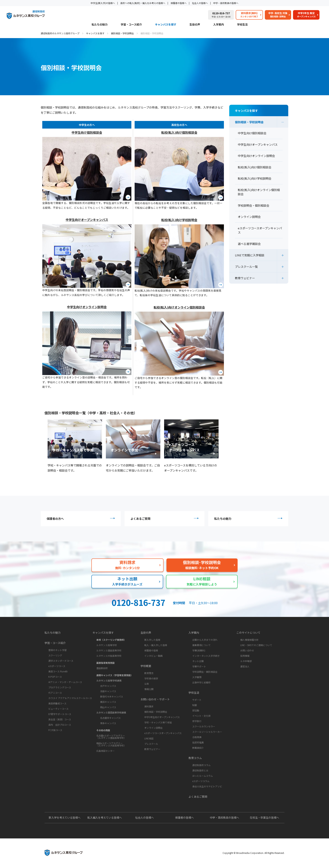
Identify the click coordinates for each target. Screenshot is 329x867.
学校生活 (242, 24)
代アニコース (55, 692)
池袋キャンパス (108, 691)
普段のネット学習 (57, 650)
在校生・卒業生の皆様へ (264, 817)
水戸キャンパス (108, 685)
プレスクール (151, 743)
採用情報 (244, 655)
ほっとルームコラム (202, 775)
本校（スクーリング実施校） (111, 639)
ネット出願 (198, 661)
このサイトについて (248, 632)
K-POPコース (55, 676)
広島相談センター (105, 750)
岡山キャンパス (108, 707)
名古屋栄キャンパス (110, 717)
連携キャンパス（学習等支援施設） (114, 675)
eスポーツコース (56, 666)
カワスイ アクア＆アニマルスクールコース (70, 698)
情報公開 (148, 689)
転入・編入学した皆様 (155, 645)
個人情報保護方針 (249, 639)
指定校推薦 (198, 742)
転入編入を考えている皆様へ (104, 817)
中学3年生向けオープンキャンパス (162, 717)
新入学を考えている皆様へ (65, 817)
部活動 (195, 710)
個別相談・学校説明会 (122, 33)
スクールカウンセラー (203, 726)
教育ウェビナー (245, 278)
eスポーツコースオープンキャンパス (163, 733)
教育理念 (148, 673)
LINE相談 (148, 738)
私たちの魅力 (100, 24)
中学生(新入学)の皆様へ (103, 3)
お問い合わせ (247, 650)
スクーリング (55, 655)
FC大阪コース (55, 730)
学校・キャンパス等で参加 (158, 722)
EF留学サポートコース (59, 714)
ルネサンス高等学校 (106, 645)
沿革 (146, 683)
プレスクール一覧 (246, 267)
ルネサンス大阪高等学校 (108, 655)
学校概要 (146, 666)
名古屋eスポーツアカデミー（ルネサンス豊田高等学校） (111, 736)
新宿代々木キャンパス (111, 696)
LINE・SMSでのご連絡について (256, 645)
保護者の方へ (55, 519)
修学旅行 (196, 721)
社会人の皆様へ (200, 3)
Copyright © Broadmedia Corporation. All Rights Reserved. (253, 852)
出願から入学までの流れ (204, 639)
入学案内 (218, 24)
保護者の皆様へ (179, 3)
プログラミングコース (59, 687)
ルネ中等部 (246, 661)
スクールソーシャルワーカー (207, 731)
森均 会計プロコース (59, 724)
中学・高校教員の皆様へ (225, 3)
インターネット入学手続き (206, 655)
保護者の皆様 (151, 650)
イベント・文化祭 (201, 715)
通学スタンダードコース (60, 660)
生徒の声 (194, 24)
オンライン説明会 (153, 727)
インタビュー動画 (153, 655)
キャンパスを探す (165, 24)
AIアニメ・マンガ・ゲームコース (65, 682)
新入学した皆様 (152, 639)
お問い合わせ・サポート (155, 699)
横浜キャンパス (108, 701)
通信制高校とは (200, 770)
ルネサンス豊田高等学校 (108, 650)
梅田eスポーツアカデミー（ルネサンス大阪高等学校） (111, 744)
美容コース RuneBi (58, 671)
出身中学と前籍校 (201, 682)
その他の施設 (103, 730)
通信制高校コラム (201, 765)
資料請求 (148, 706)
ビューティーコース (58, 708)
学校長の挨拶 (151, 678)
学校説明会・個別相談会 (204, 671)
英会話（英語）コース (59, 719)
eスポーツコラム (200, 781)
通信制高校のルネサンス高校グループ (60, 33)
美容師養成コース (57, 703)
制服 (194, 705)
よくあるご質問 (140, 519)
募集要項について (201, 645)
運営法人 (244, 666)
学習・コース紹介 (131, 24)
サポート (196, 699)
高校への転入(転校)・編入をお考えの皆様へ (142, 3)
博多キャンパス (108, 723)
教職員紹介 (198, 747)
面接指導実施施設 (105, 662)
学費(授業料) (198, 650)
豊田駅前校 (102, 668)
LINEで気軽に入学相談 (249, 255)
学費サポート (199, 666)
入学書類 (196, 677)
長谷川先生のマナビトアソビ (207, 786)
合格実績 (196, 737)
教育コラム (195, 758)
